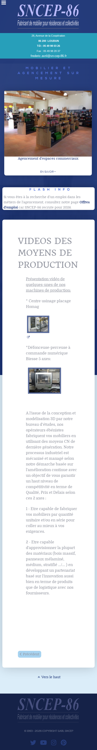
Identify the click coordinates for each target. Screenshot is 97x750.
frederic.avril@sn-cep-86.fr (49, 56)
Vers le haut (51, 677)
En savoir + (48, 172)
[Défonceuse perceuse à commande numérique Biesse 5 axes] (44, 381)
